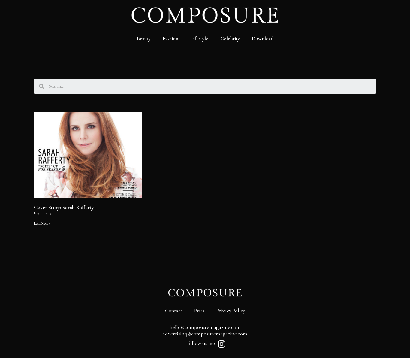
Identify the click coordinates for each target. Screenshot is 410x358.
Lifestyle (199, 38)
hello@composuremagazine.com (205, 327)
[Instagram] (221, 344)
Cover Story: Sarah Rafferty (64, 207)
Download (262, 38)
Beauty (144, 38)
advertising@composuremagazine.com (205, 333)
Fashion (170, 38)
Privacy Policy (230, 311)
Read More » (42, 223)
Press (199, 311)
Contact (173, 311)
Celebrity (230, 38)
